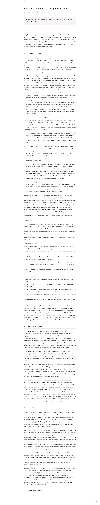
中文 (37, 12)
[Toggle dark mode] (96, 501)
